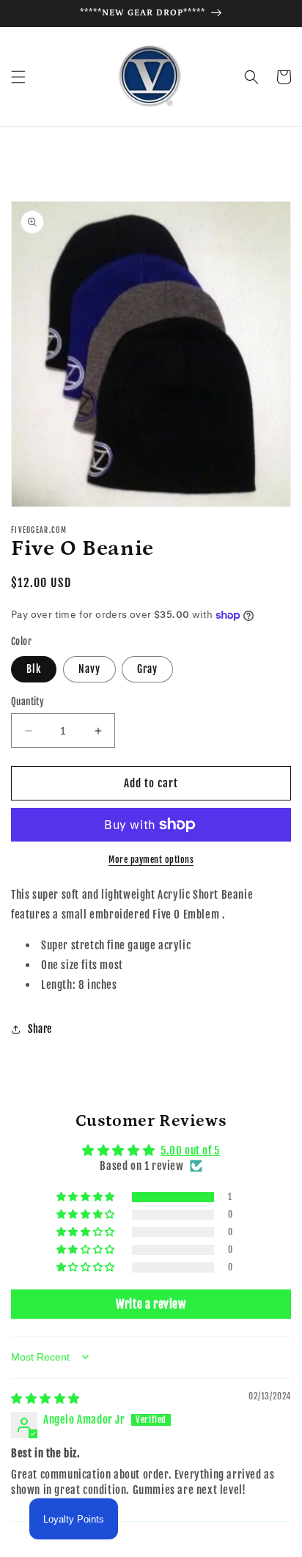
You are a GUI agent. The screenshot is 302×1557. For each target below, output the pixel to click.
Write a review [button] (150, 1304)
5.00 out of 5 (190, 1150)
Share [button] (40, 1029)
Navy (89, 669)
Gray (147, 669)
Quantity (27, 701)
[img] (45, 1398)
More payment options (151, 859)
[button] (18, 77)
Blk (33, 669)
